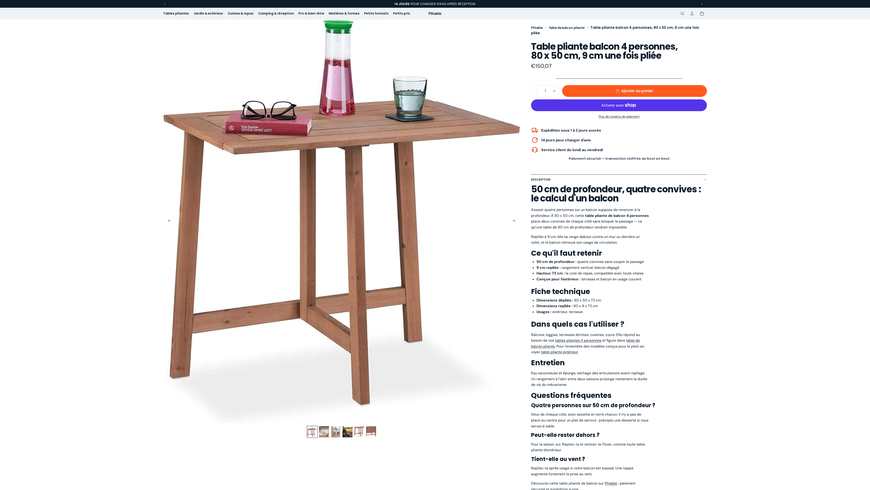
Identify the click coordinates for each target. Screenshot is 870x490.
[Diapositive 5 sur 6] (359, 432)
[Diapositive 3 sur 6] (336, 432)
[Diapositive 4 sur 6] (348, 432)
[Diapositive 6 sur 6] (371, 432)
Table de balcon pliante (567, 28)
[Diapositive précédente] (168, 222)
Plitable (537, 28)
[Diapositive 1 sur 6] (312, 432)
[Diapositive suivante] (515, 222)
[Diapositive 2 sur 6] (324, 432)
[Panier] (702, 14)
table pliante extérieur (559, 352)
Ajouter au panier (637, 90)
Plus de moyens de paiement (619, 116)
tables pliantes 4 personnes (578, 340)
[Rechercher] (682, 14)
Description (540, 179)
